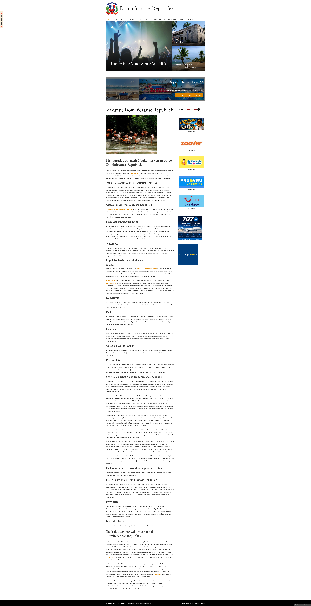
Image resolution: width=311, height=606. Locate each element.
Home (109, 19)
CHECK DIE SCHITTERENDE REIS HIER (189, 95)
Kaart (182, 19)
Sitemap (191, 19)
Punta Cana (110, 557)
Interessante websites (198, 603)
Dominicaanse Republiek (146, 8)
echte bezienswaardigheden (147, 269)
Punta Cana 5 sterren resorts (165, 19)
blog (112, 60)
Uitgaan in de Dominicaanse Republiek (138, 63)
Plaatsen (131, 19)
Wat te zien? (119, 19)
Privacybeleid (147, 603)
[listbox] (155, 46)
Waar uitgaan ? (145, 19)
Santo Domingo (181, 42)
